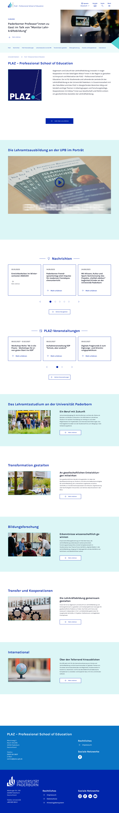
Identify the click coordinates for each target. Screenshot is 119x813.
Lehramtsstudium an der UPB (43, 47)
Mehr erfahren (72, 432)
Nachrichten (16, 47)
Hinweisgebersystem (55, 803)
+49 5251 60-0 (12, 802)
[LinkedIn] (90, 796)
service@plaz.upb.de (14, 759)
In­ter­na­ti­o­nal (102, 47)
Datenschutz (52, 799)
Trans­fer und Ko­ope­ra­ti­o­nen (89, 47)
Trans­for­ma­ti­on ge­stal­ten (60, 47)
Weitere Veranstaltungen (61, 377)
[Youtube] (95, 796)
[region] (58, 48)
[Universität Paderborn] (59, 781)
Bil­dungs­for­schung (74, 47)
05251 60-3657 (12, 754)
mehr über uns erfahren (61, 121)
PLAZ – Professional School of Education (28, 6)
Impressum (87, 745)
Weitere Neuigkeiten (62, 312)
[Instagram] (80, 796)
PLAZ (9, 47)
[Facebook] (80, 757)
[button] (86, 4)
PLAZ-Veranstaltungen (28, 47)
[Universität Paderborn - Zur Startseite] (10, 4)
